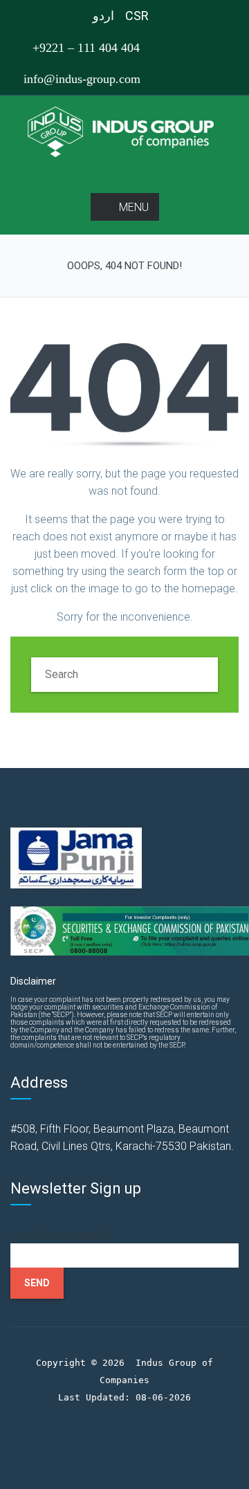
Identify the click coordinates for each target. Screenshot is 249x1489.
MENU (134, 207)
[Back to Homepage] (124, 394)
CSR (137, 15)
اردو (103, 15)
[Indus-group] (125, 131)
